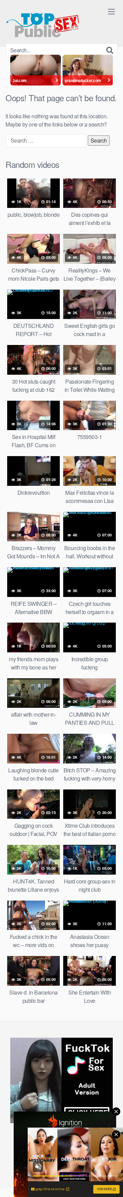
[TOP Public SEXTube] (42, 21)
